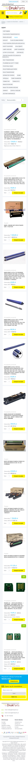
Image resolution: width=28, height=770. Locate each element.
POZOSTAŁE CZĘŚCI (8, 66)
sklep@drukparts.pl (13, 709)
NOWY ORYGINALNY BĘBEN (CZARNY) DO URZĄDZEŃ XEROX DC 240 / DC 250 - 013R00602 (14, 463)
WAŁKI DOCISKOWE (8, 84)
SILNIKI (19, 75)
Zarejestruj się (14, 681)
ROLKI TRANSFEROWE (8, 72)
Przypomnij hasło (19, 725)
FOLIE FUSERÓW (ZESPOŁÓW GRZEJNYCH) (13, 43)
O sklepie (4, 723)
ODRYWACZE (20, 52)
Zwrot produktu (18, 728)
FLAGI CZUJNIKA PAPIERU (16, 40)
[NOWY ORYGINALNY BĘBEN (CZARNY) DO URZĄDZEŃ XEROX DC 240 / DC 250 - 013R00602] (14, 445)
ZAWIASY (5, 90)
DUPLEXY (5, 40)
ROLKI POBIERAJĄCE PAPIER (10, 69)
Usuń (14, 693)
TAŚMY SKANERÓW (16, 78)
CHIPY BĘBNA (6, 31)
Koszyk (16, 727)
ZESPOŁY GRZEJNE (15, 90)
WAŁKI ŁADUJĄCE (7, 37)
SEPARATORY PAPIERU (8, 75)
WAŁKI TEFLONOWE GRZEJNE (10, 87)
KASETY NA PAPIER (8, 46)
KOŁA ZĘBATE (18, 46)
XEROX (21, 21)
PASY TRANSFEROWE (8, 60)
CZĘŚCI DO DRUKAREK (12, 21)
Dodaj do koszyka (18, 193)
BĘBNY (3, 23)
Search (21, 13)
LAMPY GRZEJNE (7, 49)
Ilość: (5, 192)
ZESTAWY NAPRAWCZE (9, 93)
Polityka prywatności (7, 728)
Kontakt (3, 722)
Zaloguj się (17, 723)
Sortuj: (3, 100)
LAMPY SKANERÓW (19, 49)
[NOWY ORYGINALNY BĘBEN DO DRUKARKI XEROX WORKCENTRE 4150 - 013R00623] (14, 540)
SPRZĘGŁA (5, 78)
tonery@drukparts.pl (13, 712)
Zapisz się (14, 697)
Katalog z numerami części (16, 16)
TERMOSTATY (16, 81)
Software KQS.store (14, 738)
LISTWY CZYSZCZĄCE (8, 52)
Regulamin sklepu (6, 725)
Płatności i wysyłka (6, 727)
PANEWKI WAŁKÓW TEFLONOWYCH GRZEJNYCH (11, 56)
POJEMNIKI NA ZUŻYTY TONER (10, 63)
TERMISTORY (6, 81)
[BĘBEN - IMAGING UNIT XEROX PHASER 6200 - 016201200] (14, 209)
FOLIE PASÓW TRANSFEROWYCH (11, 34)
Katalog (3, 21)
